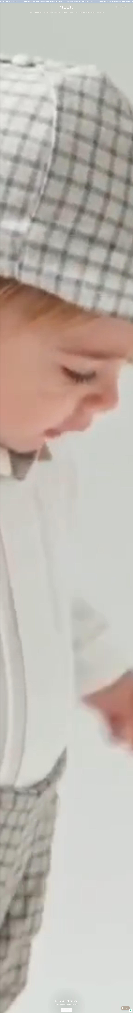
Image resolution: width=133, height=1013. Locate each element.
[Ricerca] (116, 7)
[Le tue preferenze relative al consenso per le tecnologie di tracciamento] (130, 1010)
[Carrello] (122, 7)
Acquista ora (66, 1010)
